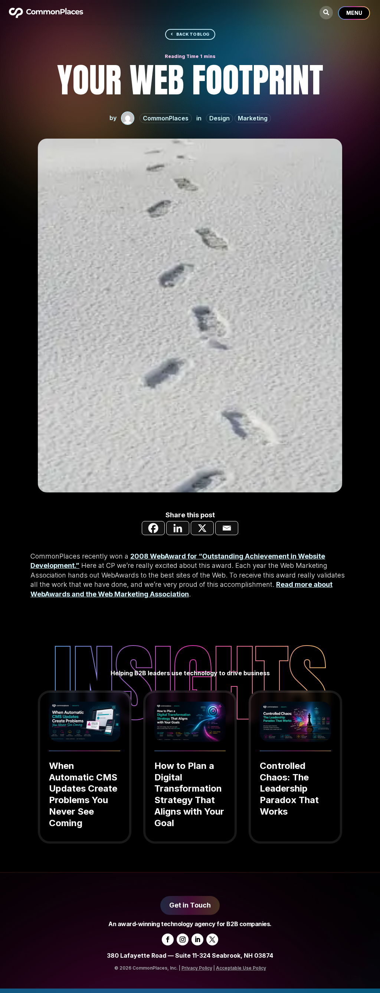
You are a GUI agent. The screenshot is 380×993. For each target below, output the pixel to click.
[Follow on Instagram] (183, 939)
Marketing (253, 118)
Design (219, 118)
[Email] (226, 528)
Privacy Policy (196, 968)
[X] (202, 528)
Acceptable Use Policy (241, 968)
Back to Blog (192, 34)
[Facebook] (153, 528)
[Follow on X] (212, 939)
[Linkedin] (177, 528)
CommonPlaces (166, 118)
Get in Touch (190, 905)
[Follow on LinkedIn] (197, 939)
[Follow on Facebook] (168, 939)
